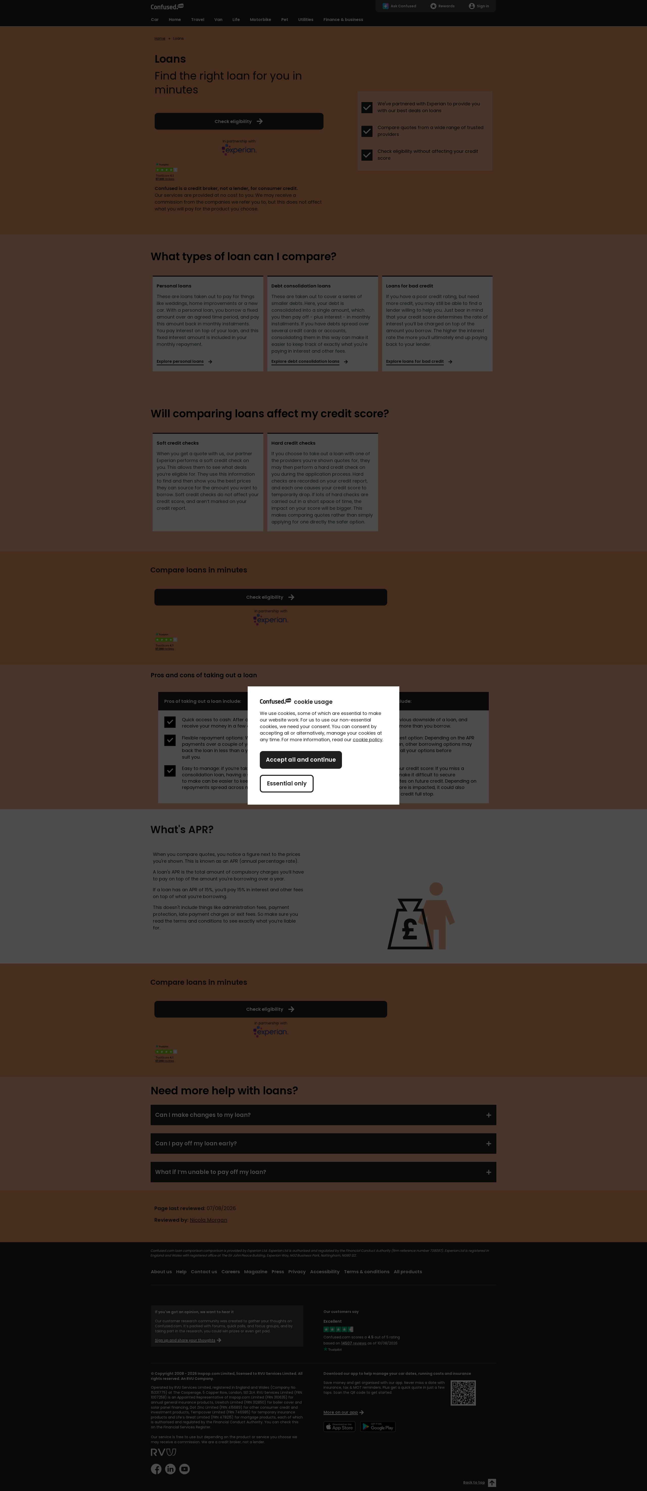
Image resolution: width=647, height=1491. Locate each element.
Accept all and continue (301, 760)
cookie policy (367, 739)
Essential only (287, 783)
